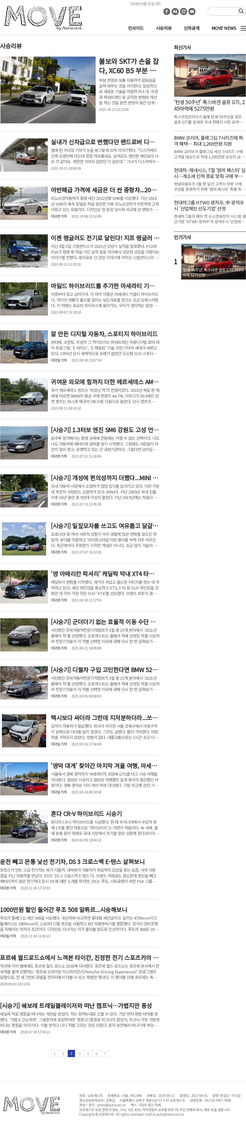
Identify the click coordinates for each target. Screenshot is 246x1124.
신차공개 (192, 28)
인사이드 (136, 28)
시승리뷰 (164, 28)
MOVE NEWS (224, 28)
